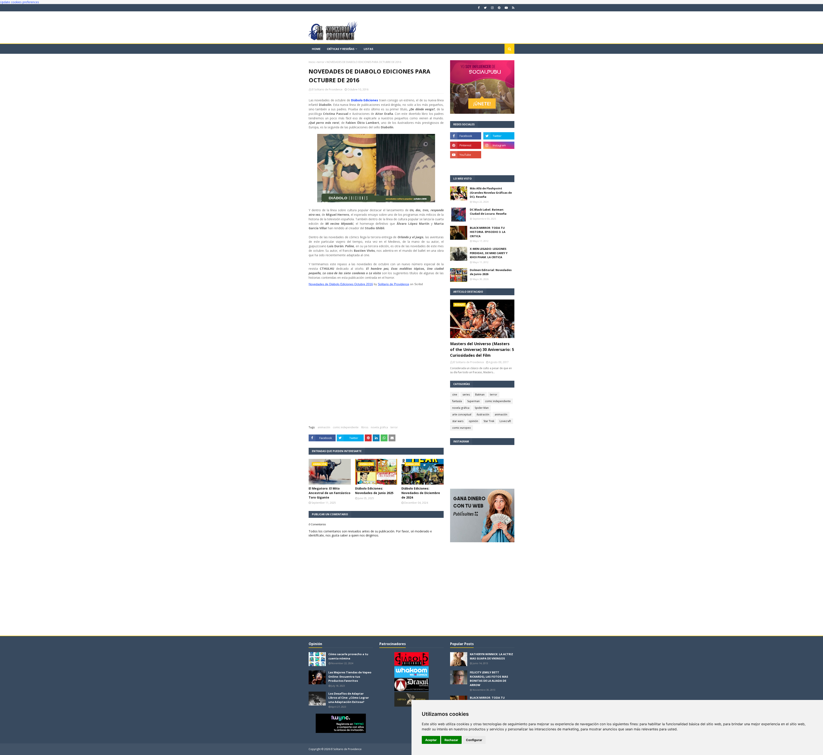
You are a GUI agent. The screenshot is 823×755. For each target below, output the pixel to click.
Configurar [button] (474, 740)
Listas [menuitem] (368, 49)
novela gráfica (379, 427)
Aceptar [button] (431, 740)
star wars (457, 421)
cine (454, 394)
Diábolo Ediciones (364, 100)
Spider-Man (482, 408)
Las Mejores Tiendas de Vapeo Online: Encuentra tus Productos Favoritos (349, 676)
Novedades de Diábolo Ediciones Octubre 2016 (341, 284)
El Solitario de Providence (327, 89)
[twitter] (485, 7)
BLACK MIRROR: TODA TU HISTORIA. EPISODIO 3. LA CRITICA (487, 232)
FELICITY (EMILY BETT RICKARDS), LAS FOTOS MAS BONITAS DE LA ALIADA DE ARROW (489, 678)
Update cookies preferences (19, 2)
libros (364, 427)
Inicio (312, 62)
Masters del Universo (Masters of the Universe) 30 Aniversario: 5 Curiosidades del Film (482, 349)
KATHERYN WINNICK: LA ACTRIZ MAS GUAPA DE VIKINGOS (491, 656)
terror (320, 62)
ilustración (483, 414)
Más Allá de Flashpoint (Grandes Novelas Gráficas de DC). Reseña (491, 192)
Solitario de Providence (393, 284)
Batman (480, 394)
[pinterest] (499, 7)
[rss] (512, 7)
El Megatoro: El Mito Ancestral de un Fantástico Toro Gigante (329, 492)
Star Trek (489, 421)
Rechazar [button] (451, 740)
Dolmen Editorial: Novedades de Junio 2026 (491, 272)
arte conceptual (461, 414)
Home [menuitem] (316, 49)
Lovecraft (505, 421)
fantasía (457, 401)
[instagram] (492, 7)
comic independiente (346, 427)
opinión (473, 421)
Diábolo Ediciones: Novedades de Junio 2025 (374, 490)
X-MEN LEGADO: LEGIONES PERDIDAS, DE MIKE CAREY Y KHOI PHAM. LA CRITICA (489, 253)
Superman (473, 401)
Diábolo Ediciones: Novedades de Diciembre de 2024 (420, 492)
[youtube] (506, 7)
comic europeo (461, 428)
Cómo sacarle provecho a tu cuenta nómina (348, 656)
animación (324, 427)
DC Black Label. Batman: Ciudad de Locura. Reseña (488, 212)
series (466, 394)
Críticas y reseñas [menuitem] (340, 49)
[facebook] (479, 7)
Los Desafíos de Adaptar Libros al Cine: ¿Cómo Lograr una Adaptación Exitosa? (348, 698)
